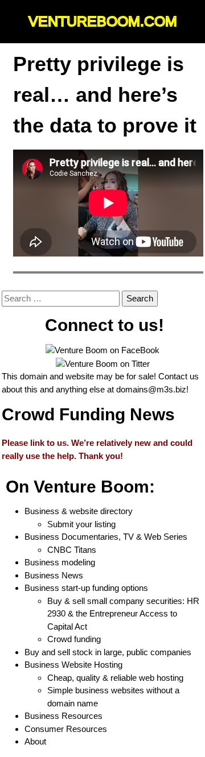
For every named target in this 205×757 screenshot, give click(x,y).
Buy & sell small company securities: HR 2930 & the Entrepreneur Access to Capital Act (123, 613)
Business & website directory (78, 511)
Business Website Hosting (73, 664)
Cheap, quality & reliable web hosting (115, 677)
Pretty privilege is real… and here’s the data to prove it (104, 94)
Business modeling (59, 562)
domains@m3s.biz (151, 389)
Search (139, 298)
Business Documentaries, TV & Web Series (105, 536)
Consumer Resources (65, 729)
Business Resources (63, 716)
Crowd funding (74, 639)
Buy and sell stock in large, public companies (107, 652)
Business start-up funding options (86, 588)
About (35, 741)
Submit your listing (81, 524)
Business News (53, 575)
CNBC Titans (71, 550)
